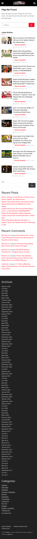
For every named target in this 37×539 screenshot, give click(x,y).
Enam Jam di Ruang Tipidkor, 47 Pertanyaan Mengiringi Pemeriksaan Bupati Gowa (23, 110)
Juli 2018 (4, 461)
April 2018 (5, 468)
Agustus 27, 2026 (19, 47)
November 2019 (7, 424)
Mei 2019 (5, 438)
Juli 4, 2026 (31, 160)
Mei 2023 (5, 353)
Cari (3, 182)
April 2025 (5, 323)
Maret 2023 (5, 358)
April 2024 (5, 328)
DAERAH (4, 485)
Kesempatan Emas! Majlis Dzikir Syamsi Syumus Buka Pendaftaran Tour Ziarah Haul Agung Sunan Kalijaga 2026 (23, 139)
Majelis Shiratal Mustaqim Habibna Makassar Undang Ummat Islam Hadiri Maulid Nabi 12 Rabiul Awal (24, 81)
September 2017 (7, 470)
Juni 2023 (5, 351)
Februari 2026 (6, 300)
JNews (8, 532)
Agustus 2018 (6, 459)
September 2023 (7, 344)
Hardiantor (5, 264)
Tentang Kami (6, 528)
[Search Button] (31, 25)
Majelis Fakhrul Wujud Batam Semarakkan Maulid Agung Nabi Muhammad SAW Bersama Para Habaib (23, 54)
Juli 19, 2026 (17, 132)
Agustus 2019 (6, 431)
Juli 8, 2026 (31, 145)
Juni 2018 (5, 463)
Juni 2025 (5, 318)
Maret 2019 (5, 443)
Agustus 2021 (6, 376)
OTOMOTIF (5, 502)
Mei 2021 (5, 383)
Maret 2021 (5, 387)
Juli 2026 (4, 289)
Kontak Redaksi (6, 526)
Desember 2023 (7, 337)
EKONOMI (5, 488)
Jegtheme (10, 534)
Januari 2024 (6, 335)
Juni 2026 (5, 291)
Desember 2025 (7, 305)
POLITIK (4, 504)
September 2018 (7, 456)
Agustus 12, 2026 (19, 117)
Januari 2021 (6, 392)
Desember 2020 (7, 394)
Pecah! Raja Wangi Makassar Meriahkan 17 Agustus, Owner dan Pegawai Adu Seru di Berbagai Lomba (24, 95)
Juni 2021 (5, 381)
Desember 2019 (7, 422)
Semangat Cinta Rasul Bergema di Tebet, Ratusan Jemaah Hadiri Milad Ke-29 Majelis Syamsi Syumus (24, 154)
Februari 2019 (6, 445)
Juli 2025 (4, 316)
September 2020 (7, 401)
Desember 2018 (7, 449)
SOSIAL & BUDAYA (8, 508)
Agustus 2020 (6, 404)
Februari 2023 (6, 360)
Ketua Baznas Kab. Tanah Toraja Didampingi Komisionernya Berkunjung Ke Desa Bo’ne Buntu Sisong (17, 237)
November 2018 (7, 452)
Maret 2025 (5, 325)
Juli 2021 (4, 378)
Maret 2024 (5, 330)
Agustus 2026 (6, 286)
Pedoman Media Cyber (20, 526)
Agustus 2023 (6, 346)
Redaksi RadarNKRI (20, 45)
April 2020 (5, 413)
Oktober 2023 (6, 341)
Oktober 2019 (6, 426)
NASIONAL (5, 497)
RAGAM (4, 506)
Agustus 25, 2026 (19, 62)
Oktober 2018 (6, 454)
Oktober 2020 (6, 399)
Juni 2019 (5, 436)
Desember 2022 (7, 364)
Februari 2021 (6, 390)
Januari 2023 (6, 362)
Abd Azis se (5, 235)
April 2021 (5, 385)
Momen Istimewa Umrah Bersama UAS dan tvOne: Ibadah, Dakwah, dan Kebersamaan (24, 40)
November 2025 (7, 307)
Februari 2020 (6, 417)
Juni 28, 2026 (17, 176)
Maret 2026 (5, 298)
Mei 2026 (5, 293)
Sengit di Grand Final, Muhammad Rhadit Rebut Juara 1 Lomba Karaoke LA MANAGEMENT (24, 68)
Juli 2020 (4, 406)
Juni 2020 (5, 408)
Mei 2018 (5, 466)
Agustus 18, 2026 (19, 88)
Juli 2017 (4, 472)
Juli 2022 (4, 369)
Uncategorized (6, 513)
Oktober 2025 (6, 309)
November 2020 (7, 397)
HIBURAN (5, 490)
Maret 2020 (5, 415)
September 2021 (7, 374)
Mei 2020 (5, 410)
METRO (4, 495)
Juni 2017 (5, 475)
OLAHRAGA (5, 499)
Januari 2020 (6, 420)
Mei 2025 (5, 321)
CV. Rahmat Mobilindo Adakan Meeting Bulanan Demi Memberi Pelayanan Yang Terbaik (18, 266)
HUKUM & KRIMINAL (8, 492)
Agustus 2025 (6, 314)
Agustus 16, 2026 (19, 104)
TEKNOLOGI (6, 511)
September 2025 (7, 312)
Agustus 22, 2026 (19, 75)
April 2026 (5, 295)
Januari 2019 (6, 447)
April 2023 (5, 355)
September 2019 (7, 429)
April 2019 (5, 440)
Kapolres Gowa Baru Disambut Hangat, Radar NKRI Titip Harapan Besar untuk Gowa (24, 169)
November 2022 (7, 367)
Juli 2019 (4, 433)
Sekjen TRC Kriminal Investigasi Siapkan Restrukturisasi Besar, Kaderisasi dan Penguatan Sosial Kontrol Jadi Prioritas (23, 124)
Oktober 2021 (6, 371)
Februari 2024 (6, 332)
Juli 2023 (4, 348)
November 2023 (7, 339)
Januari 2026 (6, 302)
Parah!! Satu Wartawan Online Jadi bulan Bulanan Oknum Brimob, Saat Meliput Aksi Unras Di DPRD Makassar (17, 258)
